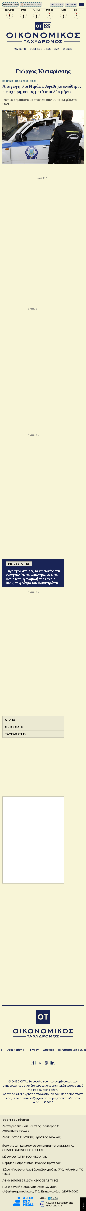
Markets (20, 49)
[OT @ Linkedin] (52, 1063)
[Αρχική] (43, 1017)
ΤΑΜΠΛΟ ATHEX (15, 734)
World (67, 49)
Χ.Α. (2, 58)
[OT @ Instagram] (46, 1063)
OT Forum (71, 4)
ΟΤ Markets (57, 4)
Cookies (48, 1050)
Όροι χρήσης (15, 1050)
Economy (52, 49)
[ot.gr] (43, 32)
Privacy (33, 1050)
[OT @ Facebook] (33, 1063)
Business (36, 49)
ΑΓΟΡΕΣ (10, 719)
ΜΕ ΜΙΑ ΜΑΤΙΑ (14, 727)
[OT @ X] (40, 1063)
